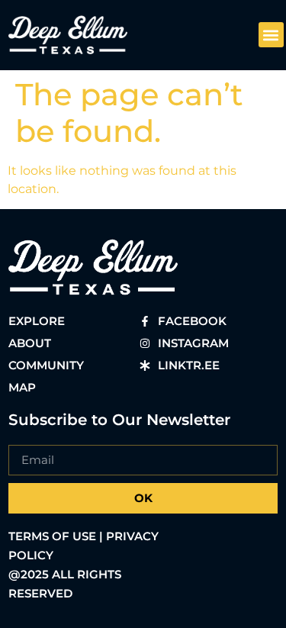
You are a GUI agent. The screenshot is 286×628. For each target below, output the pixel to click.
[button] (271, 34)
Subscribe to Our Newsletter (119, 420)
